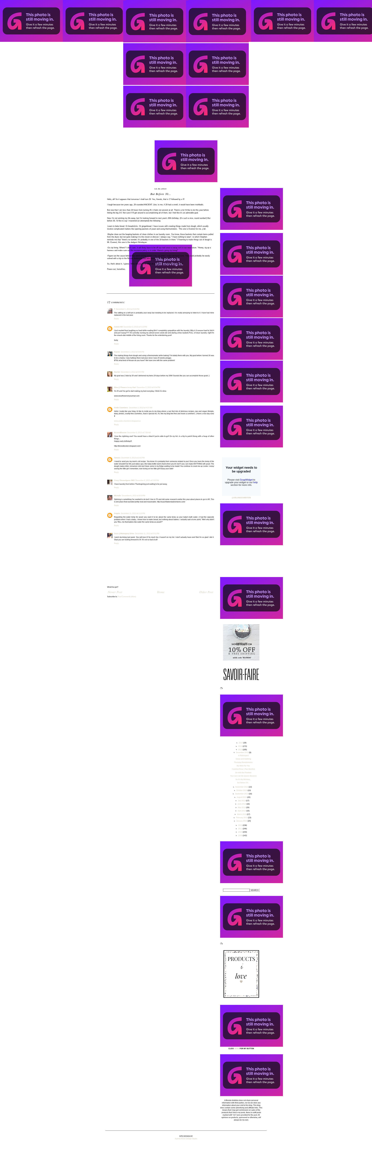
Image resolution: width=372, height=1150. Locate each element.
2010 (240, 832)
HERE (236, 1049)
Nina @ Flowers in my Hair (125, 387)
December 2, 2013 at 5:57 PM (132, 372)
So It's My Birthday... (243, 779)
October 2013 (242, 790)
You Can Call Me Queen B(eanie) (243, 776)
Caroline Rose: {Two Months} (243, 769)
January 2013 (242, 821)
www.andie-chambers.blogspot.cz (127, 421)
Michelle (117, 496)
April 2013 (242, 811)
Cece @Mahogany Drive (124, 534)
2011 (240, 829)
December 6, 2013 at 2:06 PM (147, 480)
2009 (240, 835)
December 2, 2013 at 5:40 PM (132, 352)
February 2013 (242, 818)
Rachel (117, 372)
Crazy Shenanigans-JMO (124, 480)
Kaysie (117, 352)
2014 (240, 746)
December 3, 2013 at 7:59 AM (139, 433)
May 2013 (242, 807)
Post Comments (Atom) (127, 597)
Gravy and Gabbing (243, 759)
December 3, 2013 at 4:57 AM (140, 408)
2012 (240, 825)
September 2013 (242, 794)
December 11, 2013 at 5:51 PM (147, 534)
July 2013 (242, 801)
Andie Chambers (121, 408)
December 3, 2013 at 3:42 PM (133, 458)
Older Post (206, 592)
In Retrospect (243, 756)
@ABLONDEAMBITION (241, 498)
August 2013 (242, 797)
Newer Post (115, 592)
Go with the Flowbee (243, 773)
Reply (116, 319)
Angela (117, 513)
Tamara (117, 458)
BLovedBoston (120, 433)
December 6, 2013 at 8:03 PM (133, 496)
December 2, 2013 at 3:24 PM (127, 309)
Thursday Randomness (243, 762)
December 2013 (242, 753)
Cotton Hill (118, 327)
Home (160, 592)
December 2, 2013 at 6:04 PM (148, 387)
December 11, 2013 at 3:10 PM (133, 513)
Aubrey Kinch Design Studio (186, 1139)
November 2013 (242, 787)
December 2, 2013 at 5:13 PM (135, 327)
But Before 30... (243, 783)
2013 (240, 750)
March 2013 (242, 814)
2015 (241, 743)
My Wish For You (243, 766)
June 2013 (242, 804)
